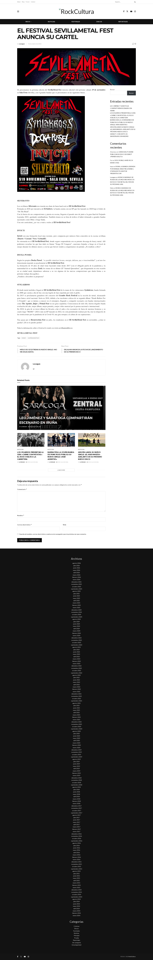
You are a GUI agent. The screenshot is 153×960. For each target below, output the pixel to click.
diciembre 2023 (76, 638)
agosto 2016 (76, 843)
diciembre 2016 (76, 834)
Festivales (76, 21)
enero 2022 (76, 691)
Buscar (112, 89)
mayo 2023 (76, 654)
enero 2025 (76, 607)
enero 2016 (76, 859)
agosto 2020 (76, 731)
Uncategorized (76, 945)
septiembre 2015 (76, 869)
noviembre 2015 (76, 864)
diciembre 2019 (76, 750)
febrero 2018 (76, 801)
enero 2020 (76, 747)
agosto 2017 (76, 815)
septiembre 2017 (76, 813)
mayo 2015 (76, 878)
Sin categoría (76, 942)
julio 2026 (76, 565)
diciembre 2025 (76, 582)
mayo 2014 (76, 906)
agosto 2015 (76, 871)
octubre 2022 (76, 670)
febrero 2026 (76, 577)
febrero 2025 (76, 605)
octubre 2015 (76, 866)
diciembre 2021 (76, 694)
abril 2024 (76, 628)
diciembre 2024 (76, 610)
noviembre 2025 (76, 584)
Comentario (22, 489)
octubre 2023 (76, 642)
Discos (99, 21)
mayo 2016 (76, 850)
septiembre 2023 (76, 645)
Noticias (51, 21)
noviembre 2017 (76, 808)
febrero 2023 (76, 661)
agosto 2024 (76, 619)
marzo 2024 (76, 631)
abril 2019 (76, 768)
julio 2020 (76, 733)
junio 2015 (76, 876)
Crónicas (76, 926)
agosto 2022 (76, 675)
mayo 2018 (76, 794)
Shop (23, 2)
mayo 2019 (76, 766)
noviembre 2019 (76, 752)
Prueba (76, 938)
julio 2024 (76, 621)
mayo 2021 (76, 710)
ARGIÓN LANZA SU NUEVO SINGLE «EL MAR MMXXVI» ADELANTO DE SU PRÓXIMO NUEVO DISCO (122, 129)
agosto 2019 (76, 759)
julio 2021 (76, 705)
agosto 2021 (76, 703)
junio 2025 (76, 596)
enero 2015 (76, 887)
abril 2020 (76, 740)
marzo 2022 (76, 687)
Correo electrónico (24, 525)
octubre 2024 (76, 614)
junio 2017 (76, 820)
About (19, 2)
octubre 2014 (76, 894)
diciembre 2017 (76, 806)
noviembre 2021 (76, 696)
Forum (28, 2)
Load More (61, 470)
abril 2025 (76, 600)
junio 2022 (76, 680)
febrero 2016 (76, 857)
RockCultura (132, 956)
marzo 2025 (76, 603)
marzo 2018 (76, 799)
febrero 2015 (76, 885)
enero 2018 (76, 803)
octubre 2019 (76, 754)
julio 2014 (76, 901)
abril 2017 (76, 824)
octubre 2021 (76, 698)
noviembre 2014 (76, 892)
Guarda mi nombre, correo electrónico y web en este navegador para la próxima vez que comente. (52, 534)
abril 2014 (76, 908)
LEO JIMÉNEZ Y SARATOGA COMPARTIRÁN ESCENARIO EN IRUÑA (121, 108)
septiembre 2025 (76, 589)
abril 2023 (76, 656)
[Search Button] (134, 2)
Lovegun (22, 44)
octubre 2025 (76, 586)
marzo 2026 (76, 575)
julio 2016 (76, 845)
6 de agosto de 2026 (35, 426)
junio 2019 (76, 764)
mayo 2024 (76, 626)
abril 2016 (76, 852)
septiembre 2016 (76, 841)
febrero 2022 (76, 689)
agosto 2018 (76, 787)
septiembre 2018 (76, 785)
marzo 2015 (76, 883)
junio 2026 (76, 568)
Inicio (28, 21)
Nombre (20, 515)
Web (64, 525)
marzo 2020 (76, 743)
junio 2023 (76, 652)
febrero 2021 (76, 717)
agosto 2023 (76, 647)
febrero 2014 (76, 913)
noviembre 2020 (76, 724)
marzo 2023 (76, 659)
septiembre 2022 (76, 673)
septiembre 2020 (76, 729)
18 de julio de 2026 (32, 462)
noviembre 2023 (76, 640)
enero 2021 (76, 719)
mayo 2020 (76, 738)
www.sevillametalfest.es (63, 328)
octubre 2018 (76, 782)
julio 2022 (76, 677)
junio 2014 (76, 904)
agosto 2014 (76, 899)
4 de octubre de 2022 (34, 44)
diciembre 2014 (76, 890)
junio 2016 (76, 848)
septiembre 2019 (76, 757)
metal (24, 338)
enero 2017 (76, 831)
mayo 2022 (76, 682)
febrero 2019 (76, 773)
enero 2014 (76, 915)
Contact (33, 2)
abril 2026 (76, 572)
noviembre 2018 (76, 780)
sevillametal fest (33, 338)
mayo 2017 (76, 822)
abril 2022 (76, 684)
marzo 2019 (76, 771)
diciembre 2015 (76, 862)
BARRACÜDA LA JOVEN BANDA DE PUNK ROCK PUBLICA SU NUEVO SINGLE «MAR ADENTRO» (122, 122)
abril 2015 (76, 880)
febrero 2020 (76, 745)
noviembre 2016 (76, 836)
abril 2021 (76, 712)
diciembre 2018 (76, 778)
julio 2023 (76, 649)
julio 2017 (76, 817)
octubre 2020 (76, 726)
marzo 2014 (76, 911)
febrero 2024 (76, 633)
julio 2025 (76, 593)
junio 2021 (76, 708)
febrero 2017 (76, 829)
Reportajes (123, 21)
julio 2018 (76, 789)
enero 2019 (76, 775)
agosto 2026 (76, 563)
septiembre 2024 (76, 617)
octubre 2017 (76, 810)
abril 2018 (76, 796)
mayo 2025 (76, 598)
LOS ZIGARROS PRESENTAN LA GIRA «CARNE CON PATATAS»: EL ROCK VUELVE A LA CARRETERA (123, 115)
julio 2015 (76, 873)
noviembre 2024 (76, 612)
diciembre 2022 (76, 666)
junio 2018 (76, 792)
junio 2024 (76, 624)
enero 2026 (76, 579)
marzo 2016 (76, 855)
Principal (76, 935)
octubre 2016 (76, 838)
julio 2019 (76, 761)
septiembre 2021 (76, 701)
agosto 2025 (76, 591)
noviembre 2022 (76, 668)
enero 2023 (76, 663)
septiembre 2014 (76, 897)
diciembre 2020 (76, 722)
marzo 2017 (76, 827)
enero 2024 (76, 635)
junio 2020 (76, 736)
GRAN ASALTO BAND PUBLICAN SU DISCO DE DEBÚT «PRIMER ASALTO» (121, 154)
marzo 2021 (76, 715)
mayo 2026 (76, 570)
